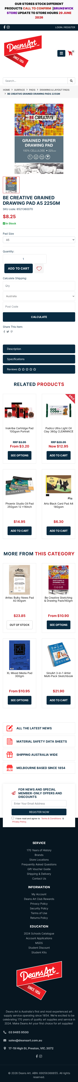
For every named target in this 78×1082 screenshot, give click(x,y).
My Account (39, 894)
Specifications (15, 359)
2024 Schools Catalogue (39, 933)
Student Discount (39, 947)
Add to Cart (18, 268)
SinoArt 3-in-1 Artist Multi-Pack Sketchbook (58, 674)
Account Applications (39, 938)
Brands (39, 854)
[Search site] (71, 80)
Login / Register (65, 27)
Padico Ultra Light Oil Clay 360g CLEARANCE (58, 430)
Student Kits (39, 952)
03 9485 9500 (19, 1032)
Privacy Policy (19, 821)
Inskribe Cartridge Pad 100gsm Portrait (19, 430)
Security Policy (39, 908)
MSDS (39, 942)
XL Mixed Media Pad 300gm (19, 674)
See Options (19, 455)
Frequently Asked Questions (39, 864)
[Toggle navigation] (61, 53)
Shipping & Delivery (39, 873)
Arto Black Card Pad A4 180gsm (58, 505)
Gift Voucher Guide (39, 869)
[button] (39, 268)
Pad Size (8, 233)
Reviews (12, 369)
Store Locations (39, 859)
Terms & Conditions (51, 818)
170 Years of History (39, 850)
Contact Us (39, 878)
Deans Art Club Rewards (39, 898)
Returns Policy (39, 917)
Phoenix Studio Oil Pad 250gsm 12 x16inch (19, 505)
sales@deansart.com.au (25, 1040)
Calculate (39, 316)
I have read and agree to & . (38, 820)
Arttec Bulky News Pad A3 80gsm (19, 599)
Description (14, 348)
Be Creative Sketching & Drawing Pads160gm (58, 599)
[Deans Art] (23, 53)
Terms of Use (39, 913)
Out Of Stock (20, 624)
